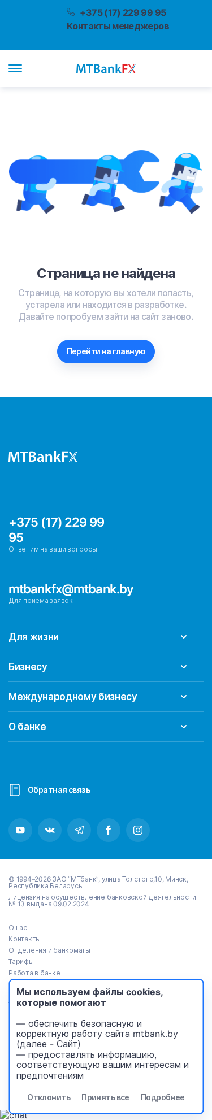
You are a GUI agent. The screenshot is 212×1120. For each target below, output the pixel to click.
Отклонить (48, 1097)
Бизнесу (27, 666)
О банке (27, 726)
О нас (17, 927)
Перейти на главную (106, 351)
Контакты (24, 939)
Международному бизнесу (72, 696)
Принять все (105, 1097)
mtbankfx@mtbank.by (70, 588)
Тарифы (21, 961)
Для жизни (33, 637)
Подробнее (163, 1097)
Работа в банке (34, 973)
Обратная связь (59, 790)
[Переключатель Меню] (15, 68)
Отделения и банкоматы (49, 950)
